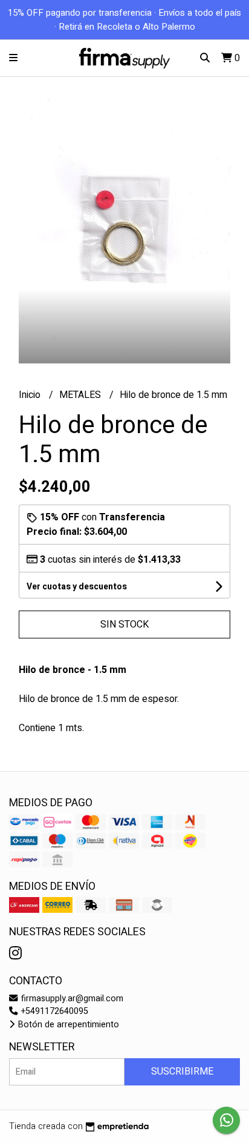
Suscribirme (182, 1071)
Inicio (31, 395)
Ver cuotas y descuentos (77, 586)
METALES (81, 395)
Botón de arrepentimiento (67, 1024)
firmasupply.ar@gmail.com (71, 998)
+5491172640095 (53, 1011)
